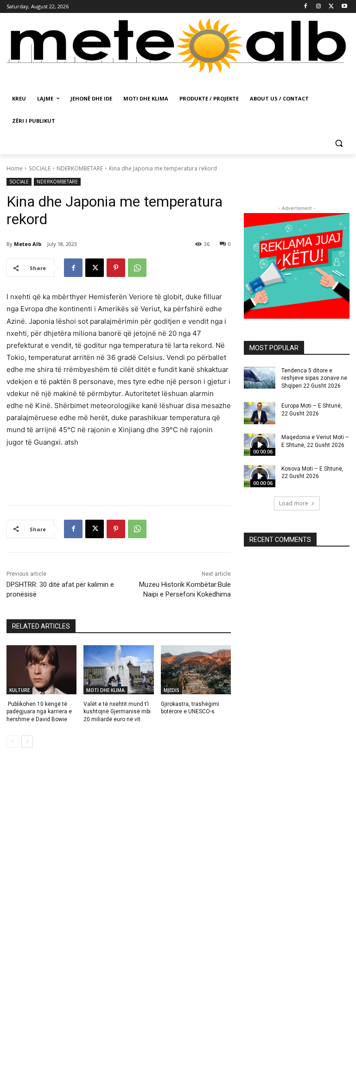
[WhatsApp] (137, 267)
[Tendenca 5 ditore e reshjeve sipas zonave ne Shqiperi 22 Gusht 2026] (259, 378)
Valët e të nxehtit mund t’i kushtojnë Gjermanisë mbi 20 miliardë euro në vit (117, 712)
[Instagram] (318, 6)
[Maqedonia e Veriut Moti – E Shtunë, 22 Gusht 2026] (259, 445)
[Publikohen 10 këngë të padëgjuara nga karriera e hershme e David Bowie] (41, 669)
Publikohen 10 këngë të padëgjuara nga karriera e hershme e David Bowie (39, 712)
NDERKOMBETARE (80, 168)
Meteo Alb (27, 243)
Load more (293, 503)
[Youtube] (344, 6)
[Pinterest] (116, 267)
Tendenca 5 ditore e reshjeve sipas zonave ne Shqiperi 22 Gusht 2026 (314, 378)
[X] (331, 6)
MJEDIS (171, 690)
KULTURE (19, 690)
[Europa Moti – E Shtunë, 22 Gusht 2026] (259, 413)
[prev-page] (12, 742)
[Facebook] (305, 6)
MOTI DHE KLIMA (105, 690)
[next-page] (27, 742)
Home (14, 168)
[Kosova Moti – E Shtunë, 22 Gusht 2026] (259, 476)
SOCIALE (40, 168)
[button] (339, 143)
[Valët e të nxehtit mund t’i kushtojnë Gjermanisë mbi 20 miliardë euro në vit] (118, 669)
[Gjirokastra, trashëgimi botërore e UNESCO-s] (196, 669)
